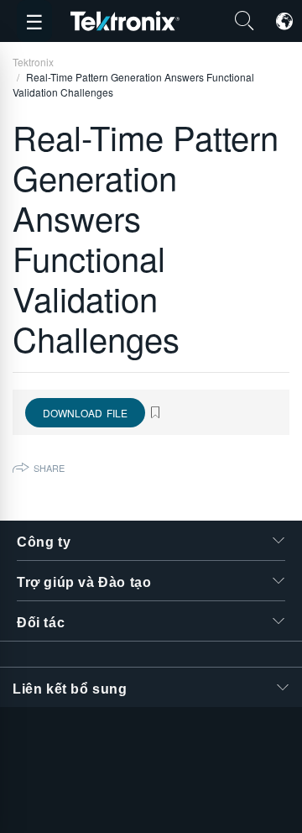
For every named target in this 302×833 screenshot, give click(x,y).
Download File (85, 413)
